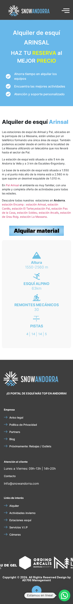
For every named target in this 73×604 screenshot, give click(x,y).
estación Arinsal (36, 204)
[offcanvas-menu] (65, 11)
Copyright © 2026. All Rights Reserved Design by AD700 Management (37, 579)
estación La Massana (33, 216)
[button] (10, 562)
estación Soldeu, (28, 212)
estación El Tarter (23, 208)
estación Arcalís (49, 212)
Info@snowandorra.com (21, 483)
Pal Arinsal (12, 185)
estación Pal (42, 208)
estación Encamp (13, 204)
